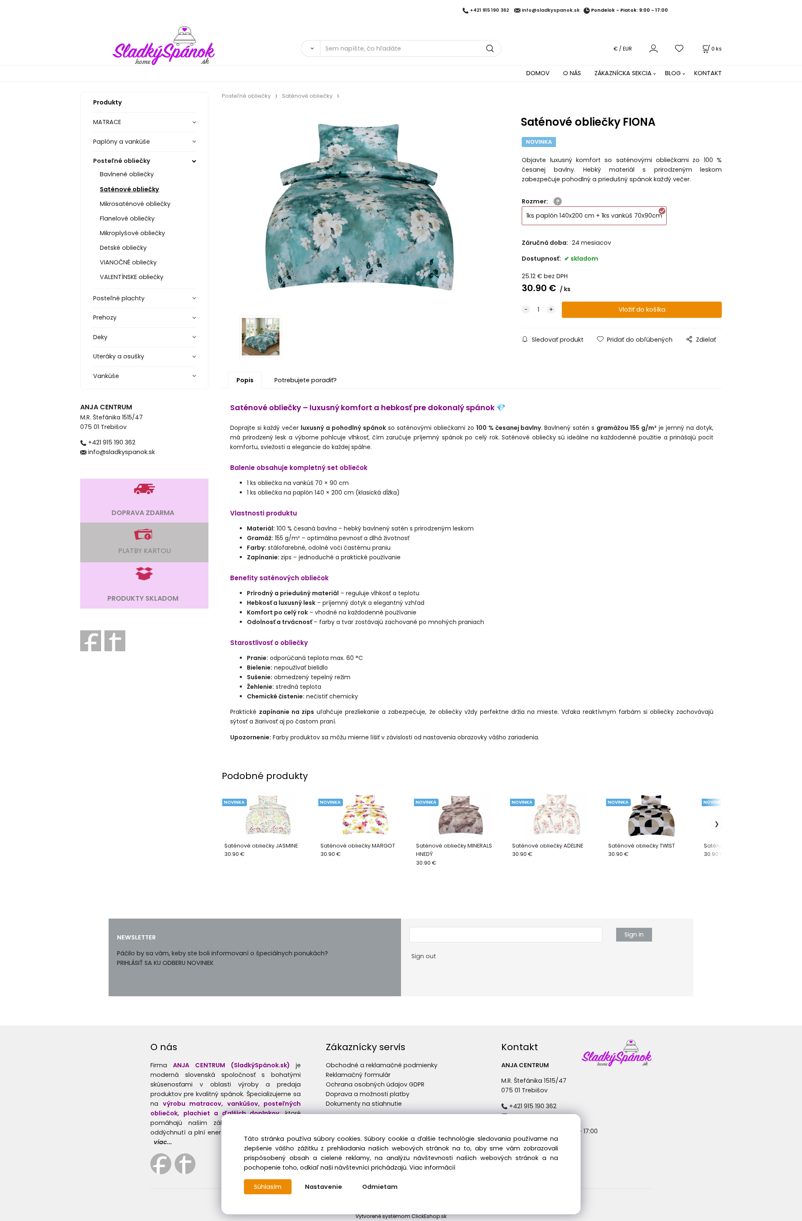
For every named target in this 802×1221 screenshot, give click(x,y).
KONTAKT (708, 73)
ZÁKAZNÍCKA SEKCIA (623, 73)
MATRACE (107, 122)
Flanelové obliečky (127, 218)
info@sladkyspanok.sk (551, 10)
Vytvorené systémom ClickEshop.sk (401, 1216)
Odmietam (380, 1187)
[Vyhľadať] (310, 48)
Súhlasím (268, 1187)
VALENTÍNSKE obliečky (131, 277)
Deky (100, 337)
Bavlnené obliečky (127, 174)
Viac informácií (432, 1167)
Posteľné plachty (119, 298)
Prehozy (105, 317)
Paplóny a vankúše (121, 141)
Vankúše (106, 376)
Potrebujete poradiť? (305, 380)
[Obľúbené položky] (679, 48)
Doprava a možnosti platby (367, 1094)
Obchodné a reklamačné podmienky (381, 1065)
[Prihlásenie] (653, 48)
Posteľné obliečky (121, 161)
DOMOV (538, 73)
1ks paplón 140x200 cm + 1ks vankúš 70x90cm (594, 215)
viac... (163, 1142)
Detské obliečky (123, 248)
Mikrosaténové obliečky (135, 204)
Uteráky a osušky (118, 356)
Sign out (423, 956)
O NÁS (572, 73)
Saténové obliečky (129, 189)
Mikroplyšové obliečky (132, 233)
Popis (245, 380)
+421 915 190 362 (489, 10)
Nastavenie (323, 1187)
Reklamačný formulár (358, 1075)
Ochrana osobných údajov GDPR (375, 1084)
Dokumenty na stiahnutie (364, 1103)
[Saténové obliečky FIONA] (359, 210)
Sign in (634, 934)
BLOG (673, 73)
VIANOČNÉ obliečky (128, 262)
